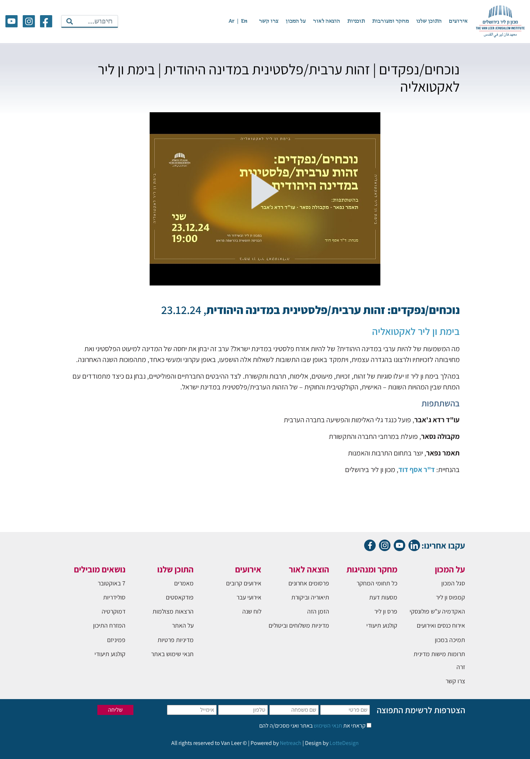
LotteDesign (344, 743)
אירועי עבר (249, 597)
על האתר (183, 625)
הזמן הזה (318, 611)
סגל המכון (453, 583)
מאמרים (184, 583)
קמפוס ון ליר (450, 597)
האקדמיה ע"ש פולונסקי (437, 611)
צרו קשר (268, 21)
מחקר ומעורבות (390, 21)
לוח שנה (251, 611)
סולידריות (114, 597)
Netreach (290, 743)
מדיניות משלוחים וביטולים (299, 625)
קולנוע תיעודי (381, 625)
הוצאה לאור (326, 21)
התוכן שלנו (429, 21)
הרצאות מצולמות (173, 611)
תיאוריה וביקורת (310, 597)
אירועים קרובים (243, 583)
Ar (232, 21)
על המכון (296, 21)
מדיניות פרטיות (176, 640)
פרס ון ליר (385, 611)
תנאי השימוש (327, 725)
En (244, 21)
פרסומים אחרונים (308, 583)
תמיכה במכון (450, 640)
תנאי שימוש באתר (172, 654)
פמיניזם (116, 640)
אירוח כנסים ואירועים (441, 625)
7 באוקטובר (111, 583)
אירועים (458, 21)
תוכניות (356, 21)
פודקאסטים (180, 597)
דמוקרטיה (113, 611)
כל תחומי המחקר (377, 583)
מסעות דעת (383, 597)
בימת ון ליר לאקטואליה (416, 331)
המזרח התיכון (109, 625)
